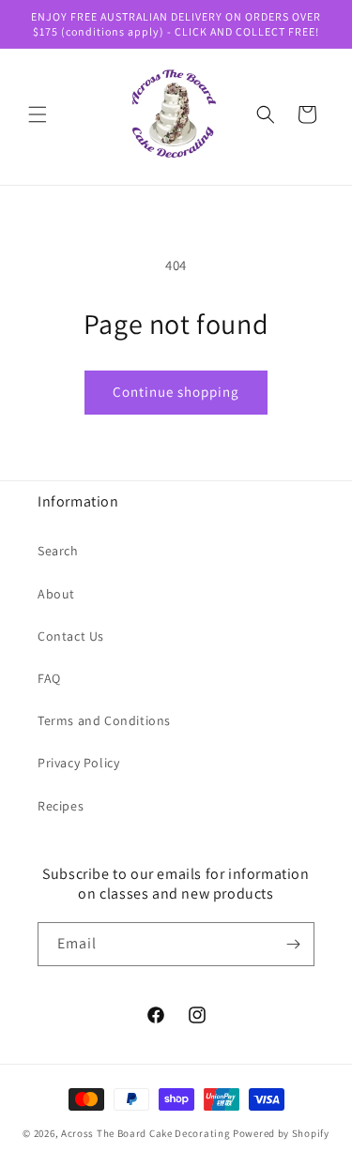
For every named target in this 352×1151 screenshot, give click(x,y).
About (56, 593)
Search (58, 550)
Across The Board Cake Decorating (145, 1133)
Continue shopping (176, 392)
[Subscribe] (293, 944)
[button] (37, 114)
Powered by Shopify (281, 1133)
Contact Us (71, 636)
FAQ (49, 678)
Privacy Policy (78, 762)
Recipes (61, 805)
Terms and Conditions (104, 720)
